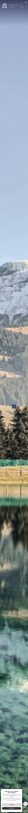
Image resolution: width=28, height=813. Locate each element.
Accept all (11, 808)
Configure (11, 804)
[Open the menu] (26, 2)
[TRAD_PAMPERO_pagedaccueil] (13, 8)
